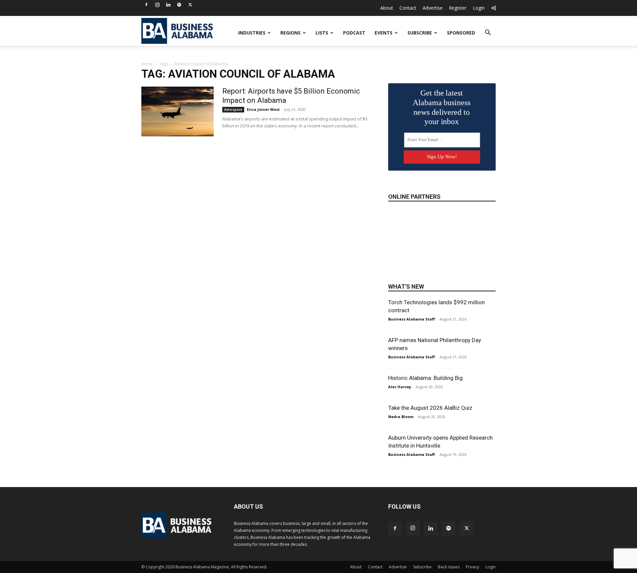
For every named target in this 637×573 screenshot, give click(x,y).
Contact (407, 8)
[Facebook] (146, 4)
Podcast (354, 33)
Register (457, 8)
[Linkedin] (168, 4)
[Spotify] (179, 4)
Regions (290, 33)
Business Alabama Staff (411, 319)
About (386, 8)
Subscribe (419, 33)
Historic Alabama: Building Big (425, 378)
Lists (322, 33)
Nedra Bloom (400, 416)
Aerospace (233, 109)
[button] (488, 33)
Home (147, 64)
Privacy (472, 567)
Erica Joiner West (263, 109)
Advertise (433, 8)
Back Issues (449, 567)
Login (479, 8)
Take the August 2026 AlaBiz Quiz (430, 407)
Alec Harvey (399, 386)
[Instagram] (157, 4)
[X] (190, 4)
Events (383, 33)
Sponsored (461, 33)
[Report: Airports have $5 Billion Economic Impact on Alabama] (177, 111)
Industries (251, 33)
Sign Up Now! (442, 156)
